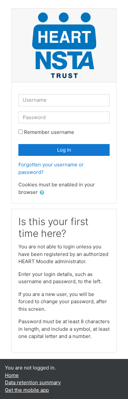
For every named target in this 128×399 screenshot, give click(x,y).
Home (12, 375)
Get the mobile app (27, 390)
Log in (64, 150)
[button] (43, 193)
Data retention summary (33, 382)
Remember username (49, 132)
